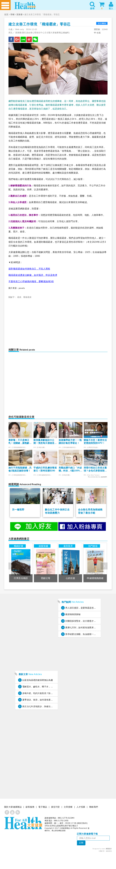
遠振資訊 (109, 851)
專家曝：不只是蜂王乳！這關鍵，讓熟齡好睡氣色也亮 (20, 442)
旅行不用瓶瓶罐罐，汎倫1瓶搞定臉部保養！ (20, 469)
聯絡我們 (93, 807)
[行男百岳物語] (20, 562)
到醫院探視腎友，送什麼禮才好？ (81, 621)
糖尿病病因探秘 (73, 614)
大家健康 (23, 823)
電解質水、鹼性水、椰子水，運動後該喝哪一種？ (46, 686)
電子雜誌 (42, 807)
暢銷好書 (18, 546)
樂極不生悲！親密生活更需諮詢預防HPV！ (95, 441)
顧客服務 (30, 807)
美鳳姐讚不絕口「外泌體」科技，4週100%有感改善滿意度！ (70, 469)
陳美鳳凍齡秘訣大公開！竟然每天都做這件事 (45, 442)
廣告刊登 (55, 807)
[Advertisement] (34, 321)
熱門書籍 (93, 546)
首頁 (6, 14)
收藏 (98, 33)
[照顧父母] (45, 562)
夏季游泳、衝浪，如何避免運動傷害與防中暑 (44, 700)
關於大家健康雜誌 (13, 807)
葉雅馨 (19, 14)
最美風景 (68, 546)
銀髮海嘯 (43, 546)
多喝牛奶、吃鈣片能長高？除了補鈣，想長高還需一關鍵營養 (51, 693)
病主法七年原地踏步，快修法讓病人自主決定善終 (46, 706)
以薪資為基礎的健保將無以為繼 (37, 680)
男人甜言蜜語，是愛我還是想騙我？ (82, 608)
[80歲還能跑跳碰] (95, 562)
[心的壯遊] (70, 562)
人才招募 (81, 807)
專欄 (12, 14)
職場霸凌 (27, 297)
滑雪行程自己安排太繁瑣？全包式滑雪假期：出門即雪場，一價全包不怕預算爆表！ (95, 469)
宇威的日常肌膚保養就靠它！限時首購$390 (45, 469)
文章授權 (68, 807)
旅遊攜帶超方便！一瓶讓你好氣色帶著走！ (70, 441)
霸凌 (19, 297)
